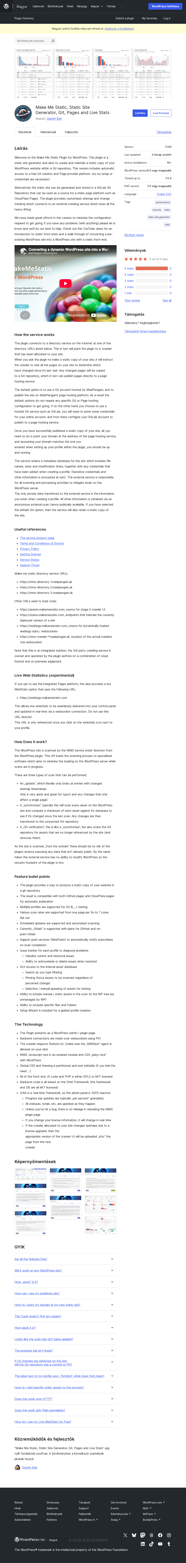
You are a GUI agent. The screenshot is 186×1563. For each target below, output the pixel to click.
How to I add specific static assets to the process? (49, 1387)
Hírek (18, 1508)
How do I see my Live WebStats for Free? (43, 1422)
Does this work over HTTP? (33, 1399)
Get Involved (118, 1502)
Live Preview (161, 113)
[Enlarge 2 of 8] (42, 1188)
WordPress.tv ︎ (88, 1519)
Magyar (53, 1539)
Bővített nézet (134, 235)
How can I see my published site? (37, 1293)
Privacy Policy (29, 549)
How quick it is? (25, 1327)
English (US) (164, 194)
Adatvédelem (23, 1519)
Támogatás (163, 132)
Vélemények (48, 132)
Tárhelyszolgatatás (26, 1513)
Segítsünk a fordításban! (119, 28)
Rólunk (19, 1502)
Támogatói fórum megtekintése (145, 331)
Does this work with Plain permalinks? (40, 1410)
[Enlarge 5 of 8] (76, 1200)
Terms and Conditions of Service (42, 543)
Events (115, 1508)
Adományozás (121, 1513)
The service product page (37, 538)
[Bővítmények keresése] (53, 40)
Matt (147, 1508)
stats (167, 224)
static (167, 209)
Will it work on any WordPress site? (38, 1270)
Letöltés (140, 113)
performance (163, 202)
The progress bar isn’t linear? (34, 1350)
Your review (132, 300)
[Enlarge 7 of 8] (112, 1200)
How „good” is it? (26, 1282)
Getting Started (30, 554)
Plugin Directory (24, 18)
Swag (116, 1519)
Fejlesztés (71, 132)
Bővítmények (54, 1513)
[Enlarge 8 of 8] (112, 1221)
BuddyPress (152, 1519)
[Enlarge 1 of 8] (42, 1173)
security (157, 209)
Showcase (53, 1502)
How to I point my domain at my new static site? (47, 1305)
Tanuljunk (84, 1502)
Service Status (29, 559)
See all (167, 300)
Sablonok (52, 1508)
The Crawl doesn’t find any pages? (38, 1316)
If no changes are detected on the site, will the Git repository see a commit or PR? (43, 1362)
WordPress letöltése (165, 6)
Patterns (52, 1519)
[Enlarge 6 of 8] (112, 1173)
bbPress (149, 1513)
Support (84, 1508)
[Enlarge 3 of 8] (42, 1216)
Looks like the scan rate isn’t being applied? (44, 1339)
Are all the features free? (31, 1259)
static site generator (159, 217)
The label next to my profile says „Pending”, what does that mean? (59, 1376)
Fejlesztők (85, 1513)
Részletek (25, 132)
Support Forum (30, 565)
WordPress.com (154, 1502)
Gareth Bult (54, 118)
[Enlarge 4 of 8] (76, 1173)
